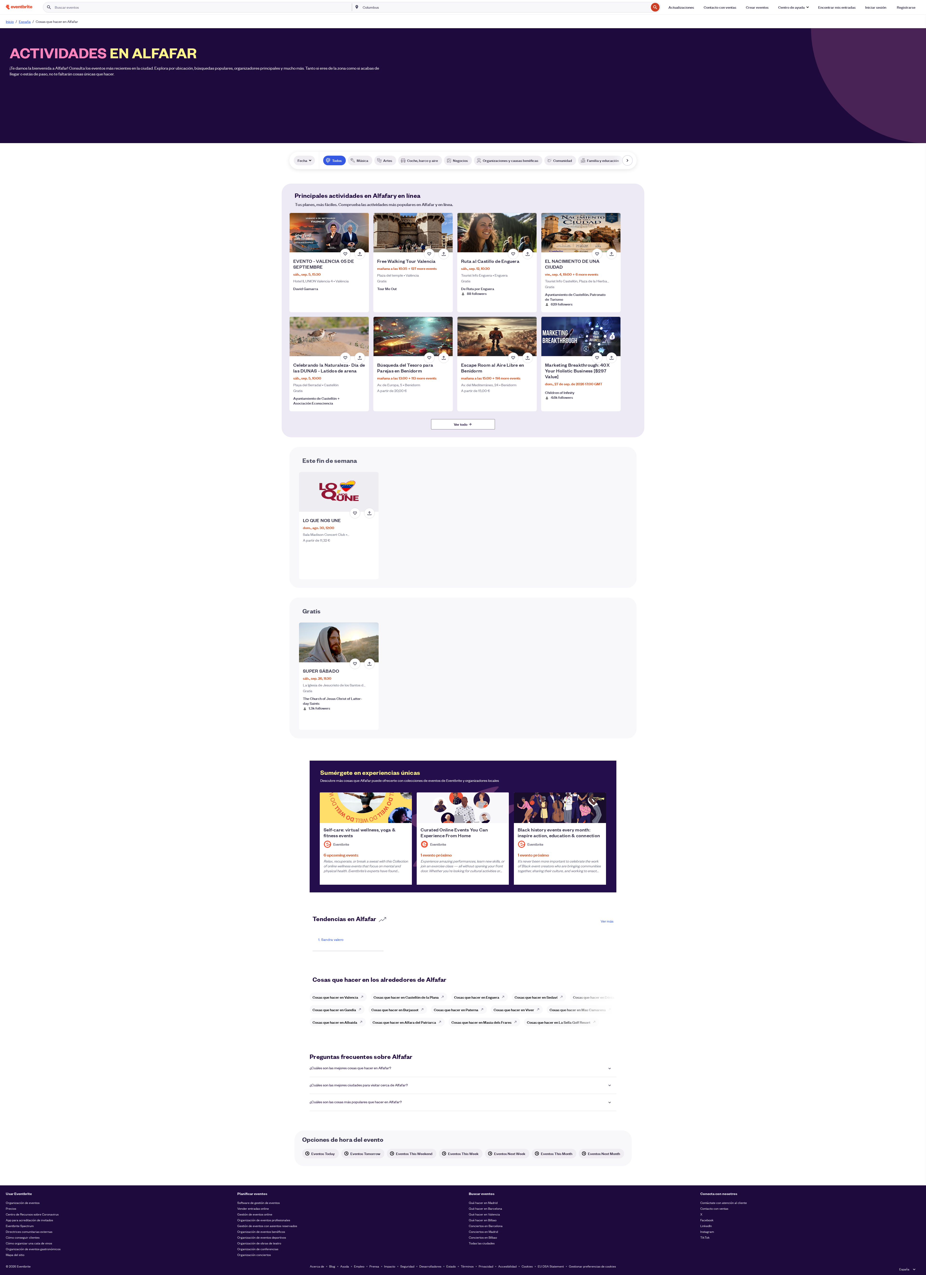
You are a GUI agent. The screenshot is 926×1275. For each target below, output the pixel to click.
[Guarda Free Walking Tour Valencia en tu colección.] (429, 254)
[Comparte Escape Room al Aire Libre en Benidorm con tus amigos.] (527, 358)
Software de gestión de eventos (258, 1202)
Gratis (311, 611)
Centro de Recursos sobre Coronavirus (32, 1214)
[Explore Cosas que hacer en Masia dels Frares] (516, 1022)
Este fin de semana (329, 460)
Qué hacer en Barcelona (485, 1208)
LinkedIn (706, 1225)
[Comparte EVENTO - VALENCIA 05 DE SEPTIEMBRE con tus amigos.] (360, 254)
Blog (332, 1266)
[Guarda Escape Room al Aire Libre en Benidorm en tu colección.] (513, 358)
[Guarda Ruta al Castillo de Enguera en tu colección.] (513, 254)
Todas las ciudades (482, 1243)
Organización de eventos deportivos (261, 1237)
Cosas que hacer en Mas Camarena (578, 1009)
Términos (467, 1266)
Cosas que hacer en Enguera (476, 997)
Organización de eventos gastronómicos (33, 1249)
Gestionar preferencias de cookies (592, 1266)
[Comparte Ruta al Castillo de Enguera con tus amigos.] (527, 254)
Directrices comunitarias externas (29, 1231)
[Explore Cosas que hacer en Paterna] (483, 1009)
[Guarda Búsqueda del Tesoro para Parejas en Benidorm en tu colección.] (429, 358)
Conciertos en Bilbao (483, 1237)
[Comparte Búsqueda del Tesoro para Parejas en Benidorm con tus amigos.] (444, 358)
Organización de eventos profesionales (263, 1220)
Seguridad (407, 1266)
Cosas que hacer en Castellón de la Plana (406, 997)
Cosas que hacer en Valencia (335, 997)
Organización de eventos (23, 1202)
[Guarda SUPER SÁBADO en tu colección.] (355, 664)
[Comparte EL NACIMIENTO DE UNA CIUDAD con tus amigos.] (611, 254)
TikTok (705, 1237)
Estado (451, 1266)
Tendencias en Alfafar (344, 918)
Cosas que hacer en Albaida (335, 1022)
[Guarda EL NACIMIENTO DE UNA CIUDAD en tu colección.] (597, 254)
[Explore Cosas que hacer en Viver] (539, 1009)
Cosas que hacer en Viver (514, 1009)
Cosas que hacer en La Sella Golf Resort (558, 1022)
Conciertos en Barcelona (486, 1225)
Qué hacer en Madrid (483, 1202)
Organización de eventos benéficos (261, 1231)
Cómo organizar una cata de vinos (29, 1243)
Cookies (527, 1266)
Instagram (707, 1231)
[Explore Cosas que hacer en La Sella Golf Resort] (595, 1022)
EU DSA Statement (551, 1266)
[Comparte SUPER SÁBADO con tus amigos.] (369, 664)
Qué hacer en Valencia (484, 1214)
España (25, 21)
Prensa (374, 1266)
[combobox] (505, 7)
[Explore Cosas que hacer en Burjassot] (423, 1009)
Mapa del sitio (15, 1254)
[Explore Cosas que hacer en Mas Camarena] (611, 1009)
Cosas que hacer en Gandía (334, 1009)
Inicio (10, 21)
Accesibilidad (507, 1266)
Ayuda (344, 1266)
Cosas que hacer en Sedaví (536, 997)
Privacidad (486, 1266)
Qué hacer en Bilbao (483, 1220)
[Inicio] (19, 7)
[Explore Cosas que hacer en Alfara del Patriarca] (441, 1022)
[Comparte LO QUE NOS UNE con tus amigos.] (369, 513)
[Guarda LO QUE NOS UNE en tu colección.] (355, 513)
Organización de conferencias (257, 1249)
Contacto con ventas (714, 1208)
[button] (793, 7)
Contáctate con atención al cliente (723, 1202)
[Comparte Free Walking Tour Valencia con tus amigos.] (444, 254)
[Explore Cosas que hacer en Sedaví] (562, 997)
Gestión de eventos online (254, 1214)
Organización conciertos (254, 1254)
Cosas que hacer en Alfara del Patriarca (404, 1022)
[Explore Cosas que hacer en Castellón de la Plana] (444, 997)
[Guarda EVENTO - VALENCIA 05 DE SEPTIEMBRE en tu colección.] (345, 254)
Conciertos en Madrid (483, 1231)
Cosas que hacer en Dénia (593, 997)
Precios (11, 1208)
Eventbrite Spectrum (20, 1225)
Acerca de (317, 1266)
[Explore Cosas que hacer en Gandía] (361, 1009)
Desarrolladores (430, 1266)
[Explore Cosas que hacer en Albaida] (362, 1022)
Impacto (389, 1266)
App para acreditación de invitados (29, 1220)
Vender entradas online (253, 1208)
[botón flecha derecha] (627, 160)
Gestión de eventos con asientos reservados (267, 1225)
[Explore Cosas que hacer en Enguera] (504, 997)
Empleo (359, 1266)
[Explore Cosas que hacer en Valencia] (363, 997)
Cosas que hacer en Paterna (456, 1009)
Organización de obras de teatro (259, 1243)
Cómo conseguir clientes (23, 1237)
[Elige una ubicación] (357, 7)
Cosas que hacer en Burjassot (394, 1009)
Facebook (707, 1220)
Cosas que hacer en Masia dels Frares (481, 1022)
